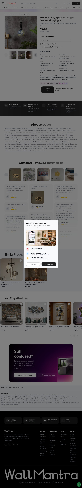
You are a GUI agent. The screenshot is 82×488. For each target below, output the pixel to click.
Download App (49, 264)
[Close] (56, 222)
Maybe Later (33, 264)
